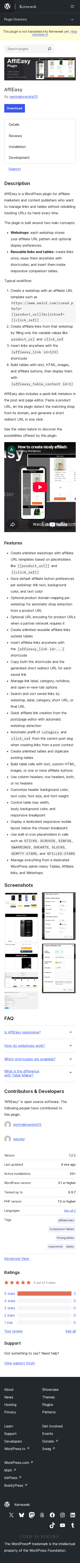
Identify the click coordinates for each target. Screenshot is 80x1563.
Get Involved (52, 1426)
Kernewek (22, 1504)
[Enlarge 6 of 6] (70, 949)
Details (14, 124)
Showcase (50, 1389)
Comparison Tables (61, 1229)
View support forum (19, 1363)
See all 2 (70, 1210)
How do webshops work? (24, 1046)
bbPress (13, 1478)
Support (15, 169)
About (9, 1389)
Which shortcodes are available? (29, 1059)
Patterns (49, 1412)
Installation (17, 147)
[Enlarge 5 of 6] (70, 898)
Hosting (10, 1404)
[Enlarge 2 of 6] (33, 918)
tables (70, 1246)
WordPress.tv (17, 1449)
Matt (10, 1470)
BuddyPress (16, 1485)
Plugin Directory (15, 19)
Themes (48, 1397)
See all (70, 1331)
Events (47, 1433)
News (8, 1397)
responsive (55, 1246)
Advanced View (16, 1258)
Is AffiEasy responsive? (22, 1032)
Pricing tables (65, 1237)
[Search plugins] (49, 49)
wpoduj (19, 1139)
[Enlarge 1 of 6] (33, 898)
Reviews (15, 136)
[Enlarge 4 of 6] (33, 997)
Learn (8, 1426)
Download (14, 108)
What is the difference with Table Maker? (21, 1073)
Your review (13, 1331)
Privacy (10, 1412)
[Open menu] (73, 6)
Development (19, 157)
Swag (48, 1449)
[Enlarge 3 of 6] (33, 978)
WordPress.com (18, 1462)
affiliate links (66, 1220)
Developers (13, 1441)
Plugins (47, 1404)
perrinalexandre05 (24, 96)
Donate (50, 1441)
